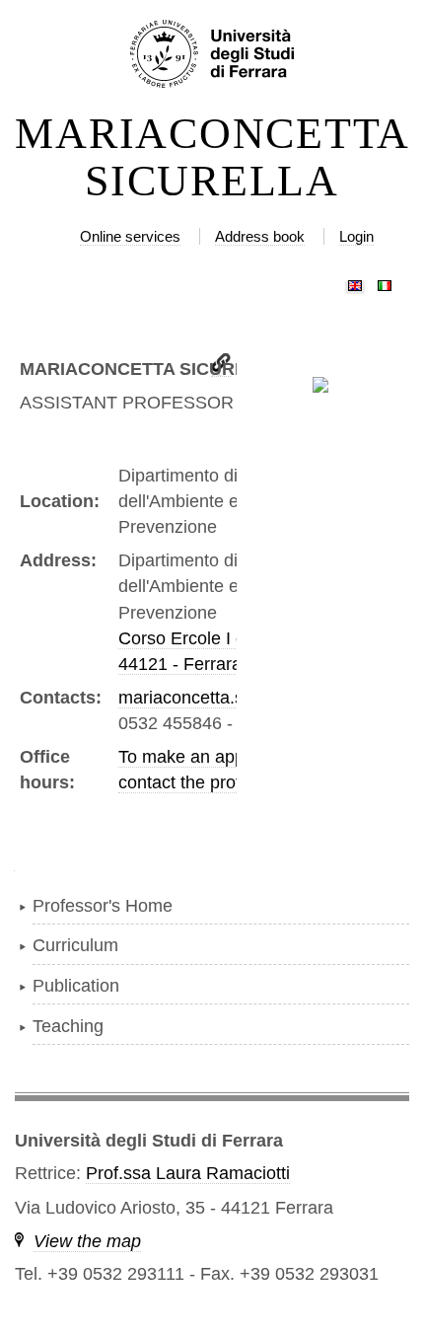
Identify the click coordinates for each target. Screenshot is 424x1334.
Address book (260, 236)
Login (356, 236)
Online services (130, 236)
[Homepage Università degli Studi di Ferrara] (211, 55)
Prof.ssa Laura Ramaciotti (188, 1173)
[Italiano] (384, 281)
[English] (355, 281)
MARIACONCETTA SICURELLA (211, 158)
